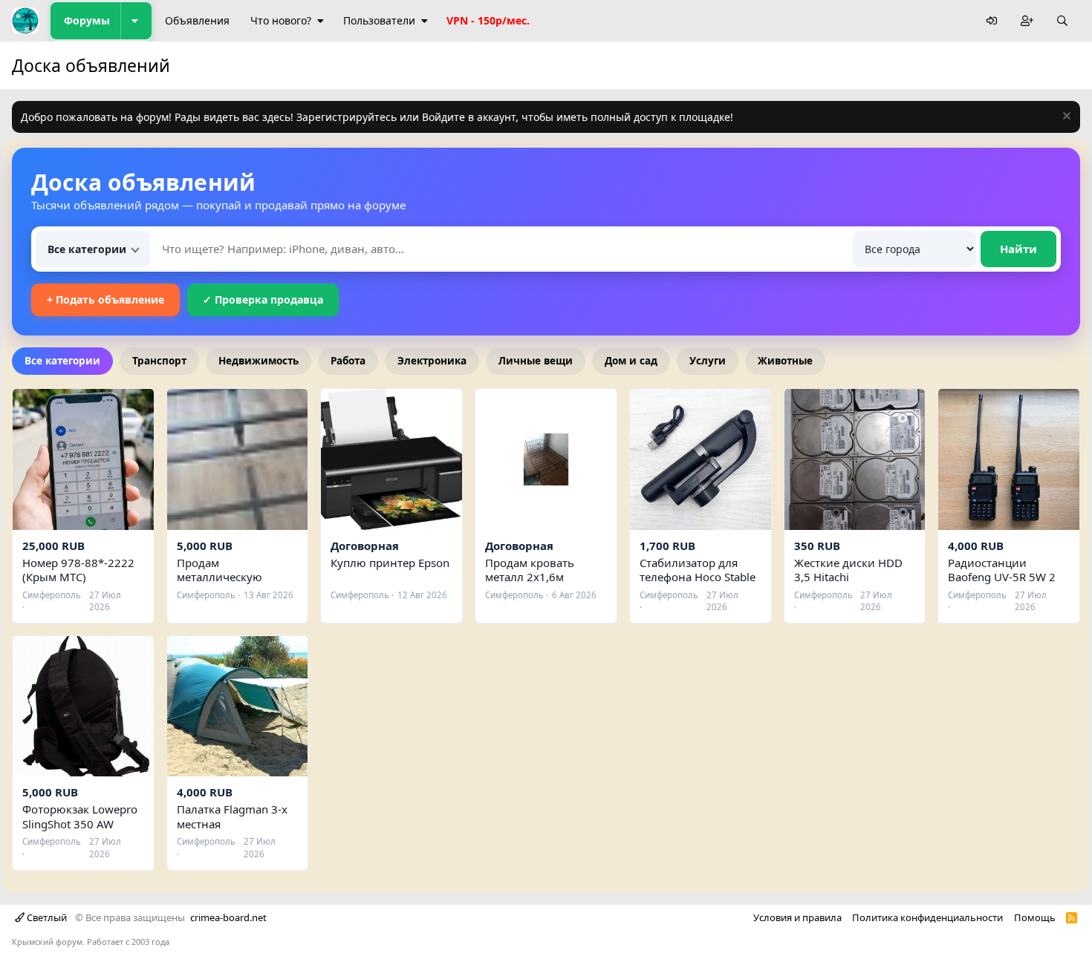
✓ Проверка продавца (263, 299)
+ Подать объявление (105, 299)
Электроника (432, 360)
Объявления (197, 20)
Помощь (1035, 917)
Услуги (707, 360)
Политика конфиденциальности (927, 917)
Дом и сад (631, 360)
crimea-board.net (228, 917)
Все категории (62, 360)
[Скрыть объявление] (1065, 117)
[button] (136, 20)
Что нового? (280, 20)
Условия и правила (797, 917)
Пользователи (379, 20)
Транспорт (159, 360)
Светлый (46, 917)
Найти (1018, 248)
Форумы (87, 20)
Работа (348, 360)
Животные (785, 360)
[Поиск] (1062, 21)
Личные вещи (535, 360)
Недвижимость (258, 360)
